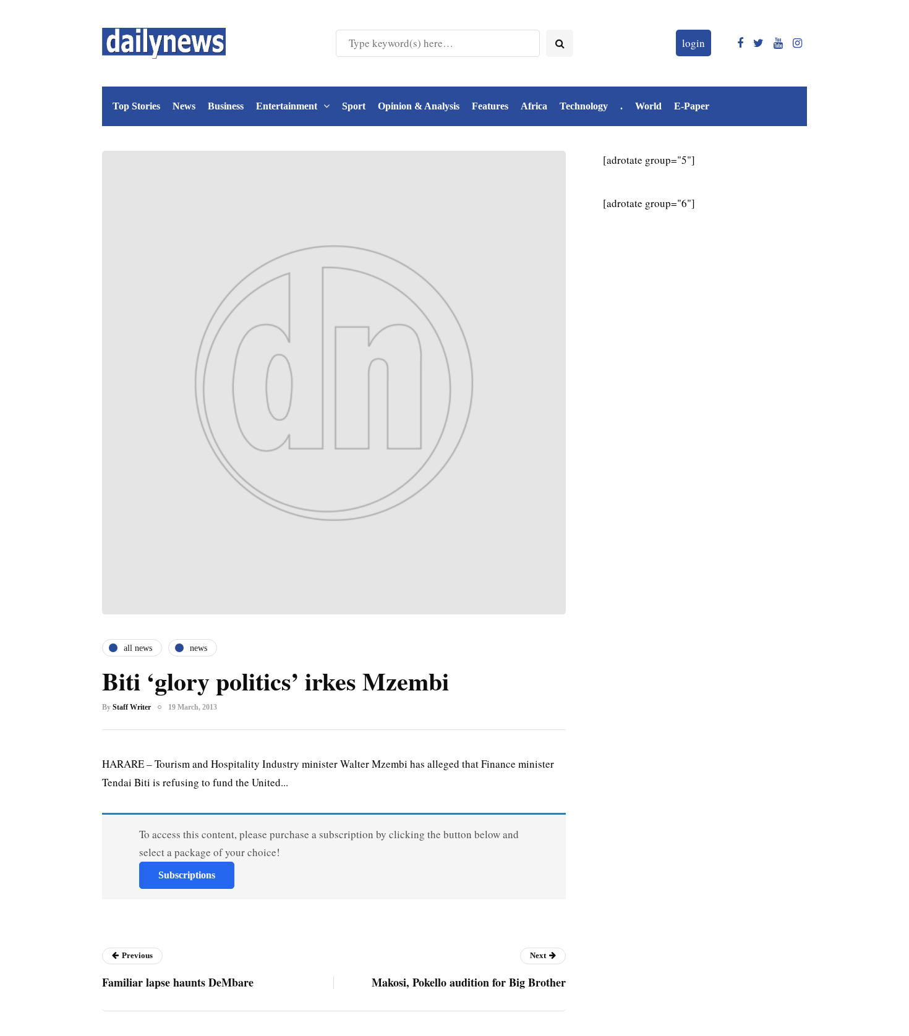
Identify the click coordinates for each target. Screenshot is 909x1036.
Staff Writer (132, 707)
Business (226, 106)
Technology (584, 106)
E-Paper (691, 106)
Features (490, 106)
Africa (534, 106)
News (184, 106)
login (693, 43)
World (648, 106)
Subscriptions (186, 875)
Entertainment (286, 106)
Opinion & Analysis (418, 106)
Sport (353, 106)
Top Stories (136, 106)
